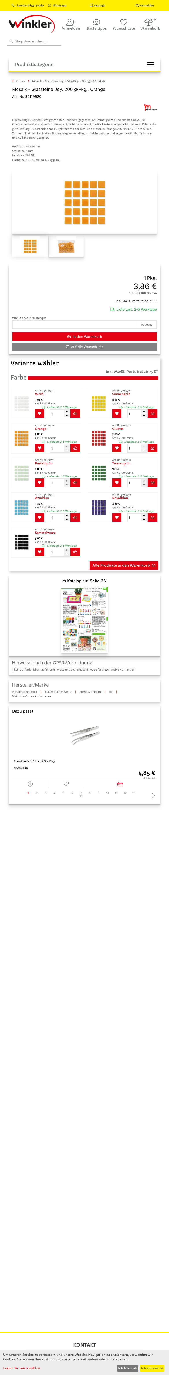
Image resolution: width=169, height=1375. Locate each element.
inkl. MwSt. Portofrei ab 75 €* (136, 301)
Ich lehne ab (127, 1368)
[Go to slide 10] (107, 793)
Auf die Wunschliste (87, 347)
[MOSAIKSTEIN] (150, 107)
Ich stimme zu (152, 1368)
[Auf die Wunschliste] (66, 784)
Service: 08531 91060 (30, 5)
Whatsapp (59, 5)
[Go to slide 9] (98, 793)
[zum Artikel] (22, 403)
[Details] (30, 784)
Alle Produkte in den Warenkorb (121, 565)
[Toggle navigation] (150, 64)
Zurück (20, 81)
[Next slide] (152, 796)
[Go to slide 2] (37, 793)
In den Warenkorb (87, 336)
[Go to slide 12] (125, 793)
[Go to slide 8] (89, 793)
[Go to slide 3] (45, 793)
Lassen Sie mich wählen (21, 1368)
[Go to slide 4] (54, 793)
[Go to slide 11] (116, 793)
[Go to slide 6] (72, 793)
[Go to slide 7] (81, 793)
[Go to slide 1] (28, 793)
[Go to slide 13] (133, 793)
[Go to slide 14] (81, 795)
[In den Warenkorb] (120, 784)
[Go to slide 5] (63, 793)
